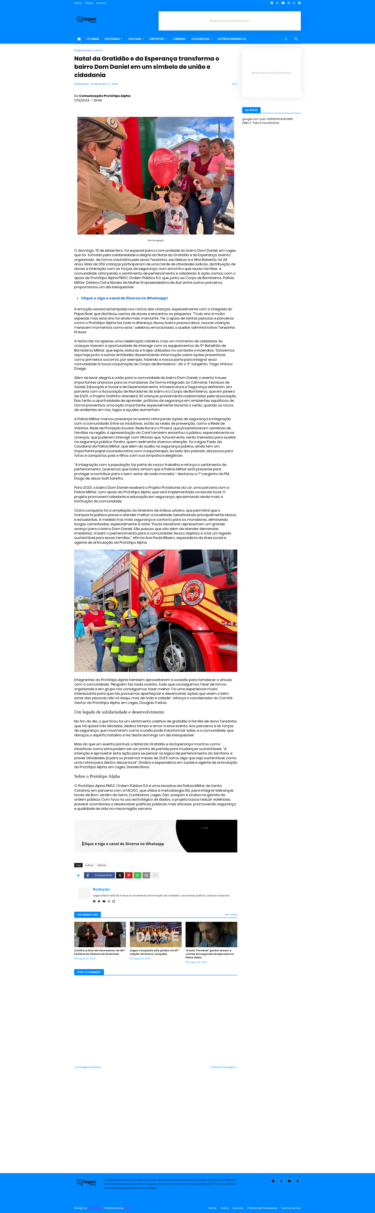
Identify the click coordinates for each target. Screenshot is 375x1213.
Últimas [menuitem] (93, 39)
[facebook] (94, 901)
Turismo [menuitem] (179, 39)
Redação (101, 889)
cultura (98, 50)
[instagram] (109, 901)
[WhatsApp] (137, 875)
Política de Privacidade (262, 1208)
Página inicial (82, 50)
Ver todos (231, 914)
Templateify (95, 1208)
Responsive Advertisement (229, 21)
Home (78, 3)
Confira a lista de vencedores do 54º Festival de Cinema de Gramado (99, 952)
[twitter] (99, 901)
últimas (101, 865)
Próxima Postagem (223, 1067)
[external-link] (113, 901)
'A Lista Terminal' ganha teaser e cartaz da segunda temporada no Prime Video (210, 954)
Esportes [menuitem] (157, 39)
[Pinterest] (129, 875)
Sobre (89, 3)
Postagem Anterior (88, 1067)
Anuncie (101, 3)
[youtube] (104, 901)
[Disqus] (155, 1118)
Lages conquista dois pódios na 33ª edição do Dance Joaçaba (154, 952)
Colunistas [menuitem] (200, 39)
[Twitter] (120, 875)
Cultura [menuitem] (134, 39)
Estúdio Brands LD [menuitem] (232, 39)
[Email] (146, 875)
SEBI (126, 1208)
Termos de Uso (291, 1208)
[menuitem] (79, 39)
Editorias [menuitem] (112, 39)
